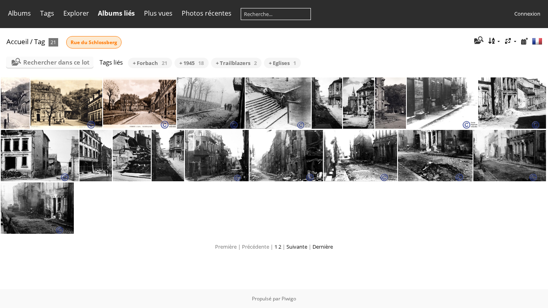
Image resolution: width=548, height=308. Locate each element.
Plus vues (158, 13)
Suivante (296, 246)
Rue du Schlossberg (94, 42)
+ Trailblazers (236, 63)
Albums (19, 13)
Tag (39, 41)
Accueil (17, 41)
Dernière (323, 246)
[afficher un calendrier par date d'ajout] (524, 41)
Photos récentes (206, 13)
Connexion (527, 13)
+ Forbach (150, 63)
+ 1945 (191, 63)
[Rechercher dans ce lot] (478, 41)
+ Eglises (282, 63)
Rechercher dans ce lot (56, 62)
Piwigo (289, 298)
